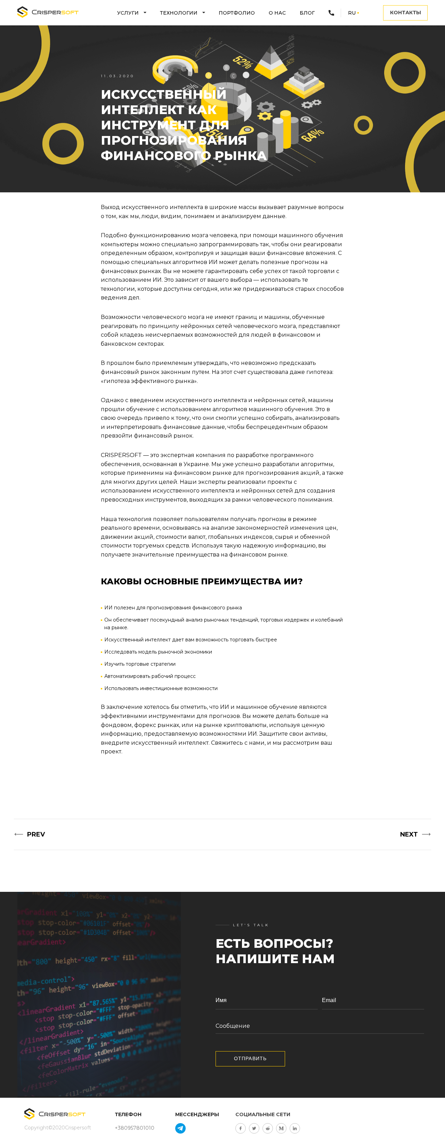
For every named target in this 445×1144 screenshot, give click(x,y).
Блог (307, 13)
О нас (277, 13)
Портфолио (237, 13)
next (409, 834)
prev (36, 834)
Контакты (405, 12)
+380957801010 (134, 1128)
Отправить (250, 1058)
